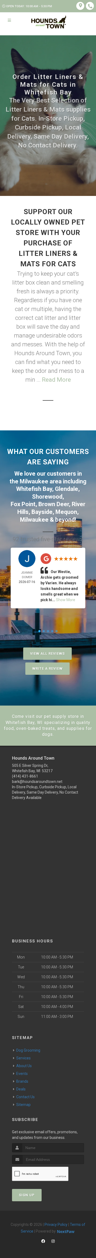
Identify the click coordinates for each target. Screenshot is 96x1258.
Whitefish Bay (34, 489)
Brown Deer (53, 504)
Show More (65, 600)
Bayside (42, 512)
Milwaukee (34, 481)
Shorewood (47, 496)
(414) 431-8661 (25, 776)
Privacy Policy (56, 1224)
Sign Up (27, 1195)
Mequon (66, 512)
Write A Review (47, 668)
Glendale (66, 489)
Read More (56, 379)
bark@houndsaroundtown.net (37, 781)
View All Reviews (47, 653)
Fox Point (23, 504)
